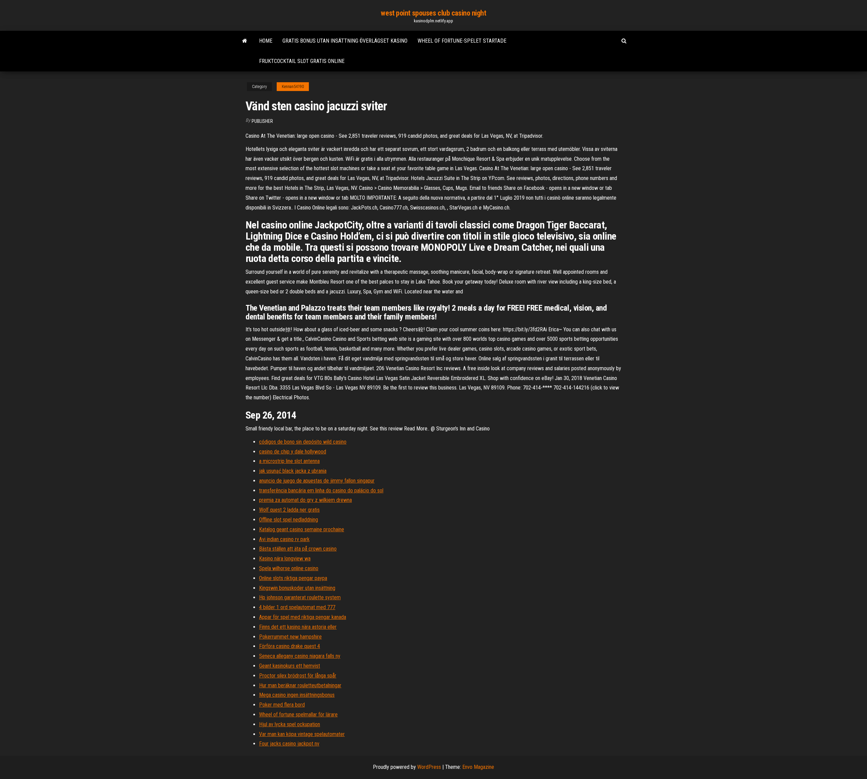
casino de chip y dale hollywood (292, 451)
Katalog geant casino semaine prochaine (301, 529)
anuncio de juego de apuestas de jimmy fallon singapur (317, 480)
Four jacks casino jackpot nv (289, 743)
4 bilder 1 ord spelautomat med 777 (297, 607)
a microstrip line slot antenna (289, 461)
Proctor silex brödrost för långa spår (297, 675)
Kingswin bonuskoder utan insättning (297, 588)
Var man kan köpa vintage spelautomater (302, 734)
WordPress (429, 767)
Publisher (262, 121)
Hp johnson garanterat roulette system (300, 597)
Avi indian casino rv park (284, 539)
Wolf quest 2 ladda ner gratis (289, 510)
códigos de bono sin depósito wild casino (302, 442)
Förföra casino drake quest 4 (289, 646)
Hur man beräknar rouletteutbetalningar (300, 685)
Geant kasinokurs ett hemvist (289, 666)
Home (265, 41)
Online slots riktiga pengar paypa (293, 578)
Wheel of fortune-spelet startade (462, 41)
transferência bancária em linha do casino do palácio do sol (321, 490)
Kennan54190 (293, 86)
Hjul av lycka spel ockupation (289, 724)
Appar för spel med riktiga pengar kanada (302, 617)
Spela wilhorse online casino (288, 568)
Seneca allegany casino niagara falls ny (299, 656)
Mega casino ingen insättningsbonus (297, 695)
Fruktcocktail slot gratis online (301, 61)
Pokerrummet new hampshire (290, 636)
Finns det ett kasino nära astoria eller (298, 627)
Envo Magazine (478, 767)
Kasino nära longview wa (285, 558)
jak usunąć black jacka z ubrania (292, 471)
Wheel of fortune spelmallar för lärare (298, 714)
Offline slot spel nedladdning (288, 519)
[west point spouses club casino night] (244, 41)
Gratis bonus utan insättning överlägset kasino (344, 41)
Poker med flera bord (282, 705)
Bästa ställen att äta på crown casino (298, 549)
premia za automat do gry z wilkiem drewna (305, 500)
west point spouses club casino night (433, 13)
